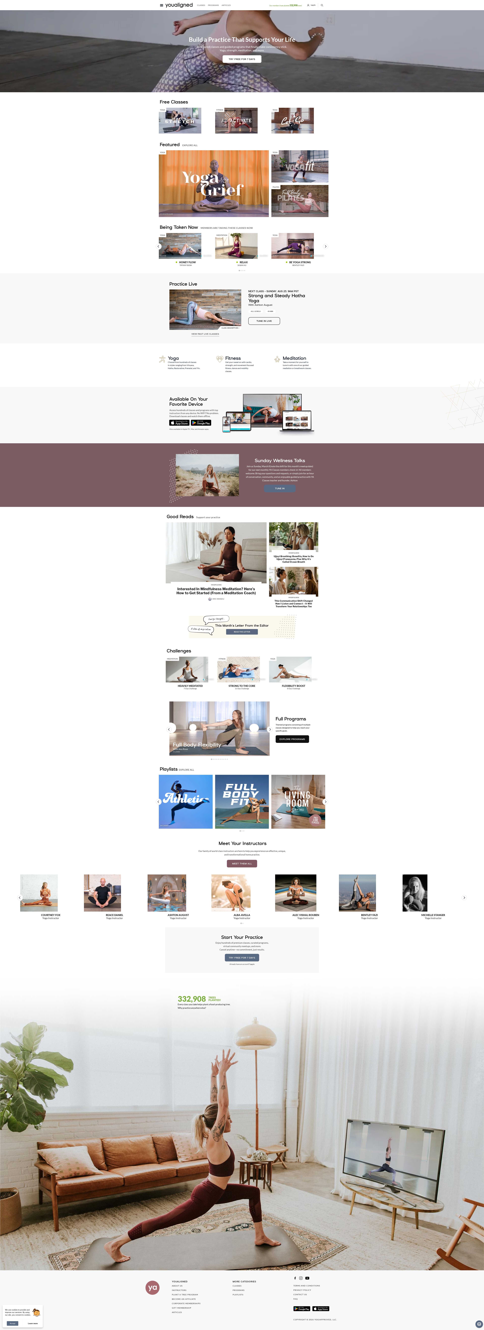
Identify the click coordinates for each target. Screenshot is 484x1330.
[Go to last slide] (158, 246)
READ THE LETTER (242, 632)
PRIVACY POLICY (302, 1290)
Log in (252, 964)
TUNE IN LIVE (264, 321)
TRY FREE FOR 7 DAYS (242, 59)
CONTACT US (300, 1294)
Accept (12, 1323)
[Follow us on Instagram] (300, 1278)
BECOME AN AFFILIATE (184, 1299)
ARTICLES (177, 1312)
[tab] (239, 270)
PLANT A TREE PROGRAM (185, 1295)
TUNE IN (280, 488)
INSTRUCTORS (179, 1290)
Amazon (201, 429)
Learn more (33, 1323)
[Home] (152, 1305)
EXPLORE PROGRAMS (292, 739)
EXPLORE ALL (190, 145)
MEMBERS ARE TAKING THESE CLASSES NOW (227, 228)
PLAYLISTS (238, 1295)
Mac (192, 429)
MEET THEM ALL (242, 863)
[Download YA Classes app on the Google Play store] (201, 423)
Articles (226, 5)
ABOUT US (177, 1286)
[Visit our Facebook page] (295, 1278)
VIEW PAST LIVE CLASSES (205, 334)
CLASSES (237, 1286)
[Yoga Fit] (299, 166)
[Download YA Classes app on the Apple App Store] (179, 423)
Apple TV (186, 429)
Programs (213, 5)
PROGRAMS (239, 1290)
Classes (201, 5)
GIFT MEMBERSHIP (181, 1308)
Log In (312, 5)
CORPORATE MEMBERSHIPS (186, 1303)
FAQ (295, 1299)
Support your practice (208, 517)
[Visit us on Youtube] (307, 1278)
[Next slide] (325, 246)
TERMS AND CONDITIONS (306, 1286)
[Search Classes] (322, 5)
